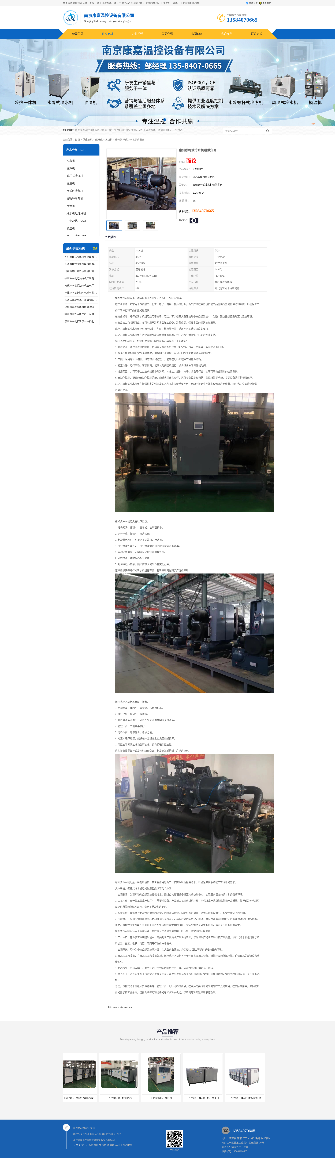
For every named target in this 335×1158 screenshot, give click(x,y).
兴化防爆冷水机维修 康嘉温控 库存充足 (81, 307)
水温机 (70, 205)
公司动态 (197, 33)
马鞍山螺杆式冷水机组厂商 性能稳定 (81, 271)
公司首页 (77, 33)
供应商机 (107, 33)
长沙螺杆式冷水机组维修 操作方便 (81, 264)
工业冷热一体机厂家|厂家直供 (117, 1098)
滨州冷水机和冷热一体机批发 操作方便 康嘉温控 (81, 321)
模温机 (70, 228)
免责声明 (104, 1145)
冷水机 (70, 160)
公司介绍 (167, 33)
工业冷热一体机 (76, 220)
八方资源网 (92, 1145)
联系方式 (256, 33)
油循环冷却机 (74, 198)
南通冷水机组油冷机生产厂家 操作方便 (81, 285)
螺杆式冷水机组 (103, 139)
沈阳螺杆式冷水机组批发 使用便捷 (81, 257)
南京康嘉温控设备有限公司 (86, 1140)
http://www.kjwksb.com (120, 1007)
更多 (95, 248)
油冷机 (70, 168)
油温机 (70, 183)
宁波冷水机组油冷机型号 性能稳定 (81, 292)
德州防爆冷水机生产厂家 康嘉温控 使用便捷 (81, 314)
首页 (77, 139)
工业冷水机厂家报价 (75, 1098)
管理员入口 (116, 1145)
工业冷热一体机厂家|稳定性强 (159, 1098)
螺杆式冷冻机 (74, 175)
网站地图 (127, 1145)
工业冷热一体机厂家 (243, 1098)
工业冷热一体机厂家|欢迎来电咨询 (201, 1098)
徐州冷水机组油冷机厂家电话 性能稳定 (81, 278)
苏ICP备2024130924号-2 (108, 1134)
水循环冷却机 (74, 190)
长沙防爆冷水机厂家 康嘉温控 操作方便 (81, 300)
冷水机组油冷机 (76, 213)
